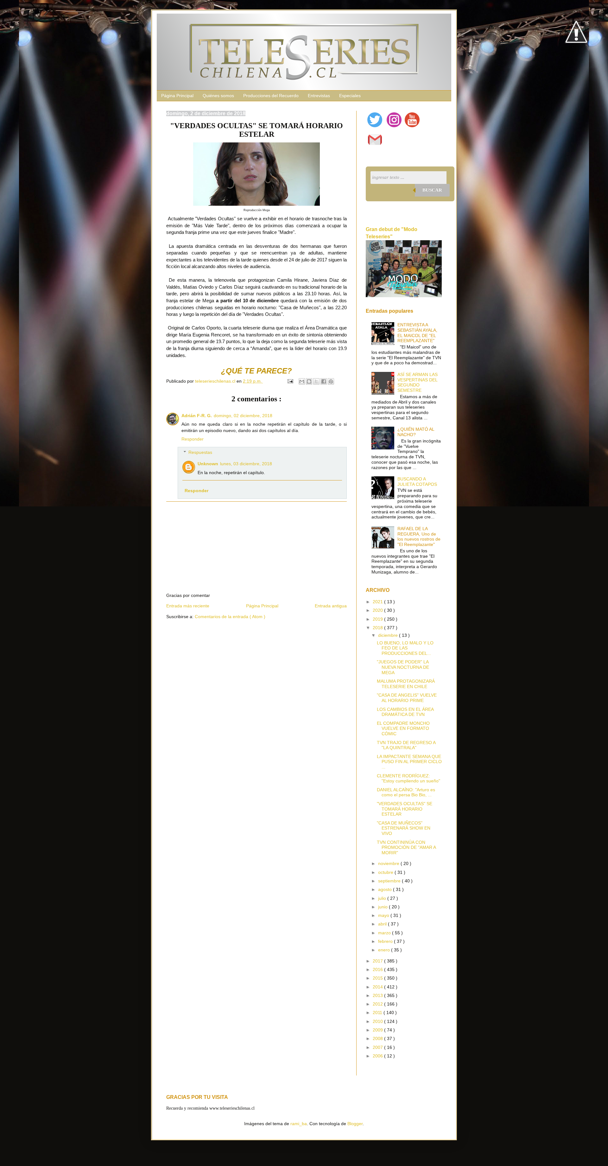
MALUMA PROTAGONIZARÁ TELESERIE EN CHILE (406, 684)
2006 (378, 1055)
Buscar (432, 189)
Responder (192, 439)
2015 (378, 978)
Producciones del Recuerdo (271, 95)
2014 (378, 986)
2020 (378, 610)
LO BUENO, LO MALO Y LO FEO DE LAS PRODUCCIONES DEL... (405, 648)
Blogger (355, 1123)
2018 (378, 627)
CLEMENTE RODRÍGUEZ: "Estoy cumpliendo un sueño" (408, 778)
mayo (384, 915)
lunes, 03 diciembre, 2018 (246, 463)
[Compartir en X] (316, 381)
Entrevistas (319, 95)
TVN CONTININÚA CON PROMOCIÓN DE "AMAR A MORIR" (406, 848)
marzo (385, 932)
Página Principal (177, 95)
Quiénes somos (218, 95)
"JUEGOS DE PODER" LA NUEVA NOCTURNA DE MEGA (403, 667)
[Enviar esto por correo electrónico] (302, 381)
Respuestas (200, 452)
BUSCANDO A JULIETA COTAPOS (417, 481)
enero (384, 949)
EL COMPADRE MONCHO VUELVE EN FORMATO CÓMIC (403, 729)
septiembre (390, 880)
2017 (378, 960)
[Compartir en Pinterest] (331, 381)
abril (383, 923)
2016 (378, 969)
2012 (378, 1003)
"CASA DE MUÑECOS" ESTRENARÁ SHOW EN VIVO (403, 828)
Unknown (208, 463)
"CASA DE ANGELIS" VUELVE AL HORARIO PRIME (407, 698)
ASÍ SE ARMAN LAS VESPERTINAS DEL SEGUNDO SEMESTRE (417, 382)
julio (382, 898)
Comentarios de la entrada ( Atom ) (230, 616)
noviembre (389, 863)
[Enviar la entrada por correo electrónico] (289, 381)
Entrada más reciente (187, 605)
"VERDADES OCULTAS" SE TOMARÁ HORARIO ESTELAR (404, 809)
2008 (378, 1038)
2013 (378, 995)
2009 (378, 1029)
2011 (378, 1012)
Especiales (350, 95)
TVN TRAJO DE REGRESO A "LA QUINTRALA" (406, 745)
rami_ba (298, 1123)
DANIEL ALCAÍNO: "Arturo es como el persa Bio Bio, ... (406, 792)
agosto (385, 889)
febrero (386, 941)
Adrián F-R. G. (196, 415)
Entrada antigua (331, 605)
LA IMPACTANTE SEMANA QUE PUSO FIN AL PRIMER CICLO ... (409, 762)
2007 (378, 1047)
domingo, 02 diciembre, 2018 (243, 415)
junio (383, 906)
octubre (386, 872)
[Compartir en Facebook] (323, 381)
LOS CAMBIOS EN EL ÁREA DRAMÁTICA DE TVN (405, 712)
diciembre (388, 635)
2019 (378, 619)
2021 (378, 601)
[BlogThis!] (309, 381)
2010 (378, 1021)
